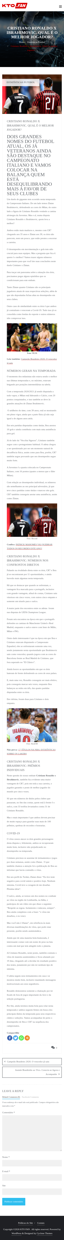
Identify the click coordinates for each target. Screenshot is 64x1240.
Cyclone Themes (44, 1233)
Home (22, 42)
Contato (41, 1223)
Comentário (8, 1112)
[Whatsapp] (21, 1038)
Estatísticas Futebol (36, 42)
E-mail (6, 1171)
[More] (27, 1038)
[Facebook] (9, 1038)
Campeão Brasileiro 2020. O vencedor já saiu (28, 1061)
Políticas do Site (25, 1223)
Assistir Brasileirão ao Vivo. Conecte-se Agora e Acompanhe (37, 1072)
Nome (6, 1157)
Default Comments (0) (11, 1097)
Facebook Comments (30, 1097)
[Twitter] (15, 1038)
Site (4, 1185)
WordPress (16, 1233)
